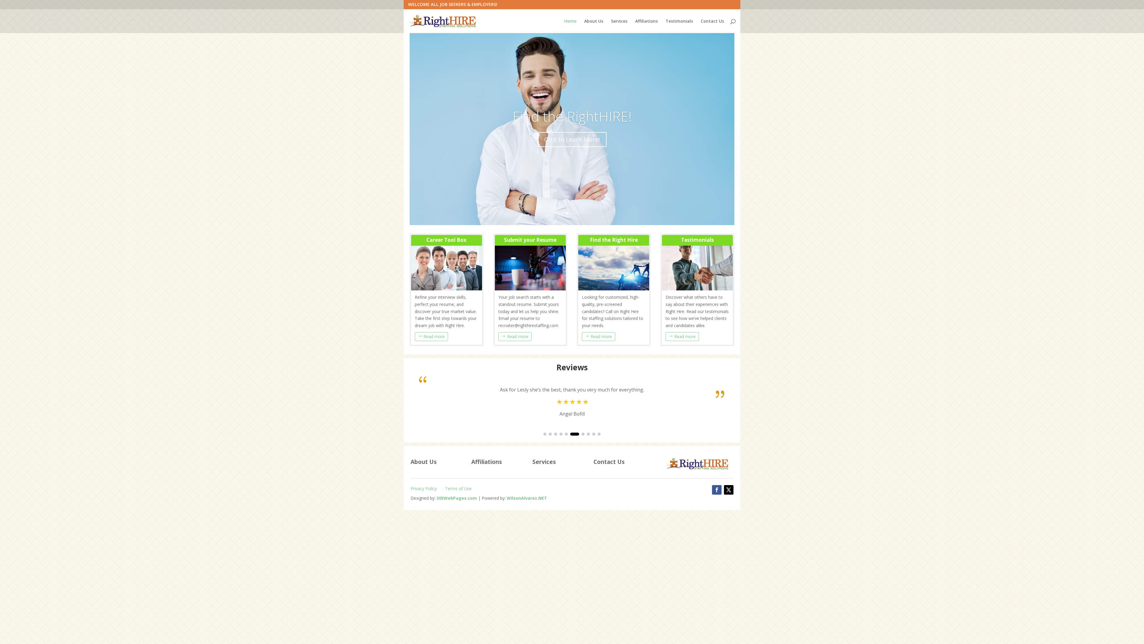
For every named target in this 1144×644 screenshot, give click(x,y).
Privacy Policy (424, 488)
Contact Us (712, 21)
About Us (593, 21)
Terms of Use (458, 488)
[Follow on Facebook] (717, 490)
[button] (544, 434)
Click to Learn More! (572, 139)
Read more (434, 336)
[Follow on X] (728, 490)
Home (570, 21)
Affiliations (646, 21)
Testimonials (679, 21)
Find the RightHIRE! (572, 116)
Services (619, 21)
